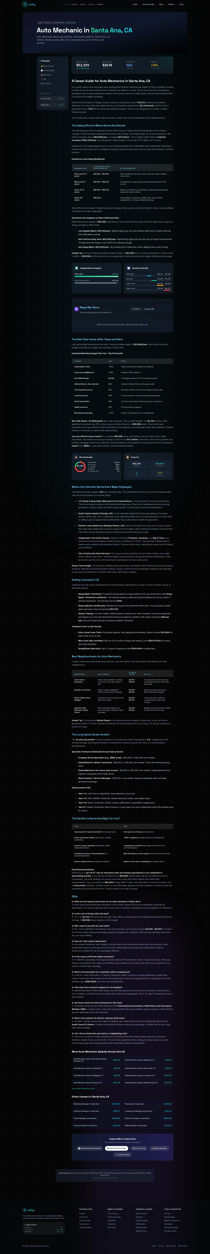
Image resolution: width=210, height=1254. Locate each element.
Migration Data (141, 1231)
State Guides (140, 1224)
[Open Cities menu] (139, 4)
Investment (111, 1224)
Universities (168, 1224)
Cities (135, 4)
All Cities (82, 1213)
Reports (83, 4)
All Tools (167, 1213)
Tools (181, 4)
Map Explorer (84, 1224)
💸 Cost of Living (138, 1148)
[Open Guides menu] (176, 4)
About (154, 1246)
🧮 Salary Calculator (159, 1148)
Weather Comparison (171, 1220)
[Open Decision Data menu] (156, 4)
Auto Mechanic (58, 23)
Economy (91, 4)
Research (75, 4)
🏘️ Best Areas (46, 75)
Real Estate (112, 1220)
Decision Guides (142, 1220)
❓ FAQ (43, 79)
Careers (47, 23)
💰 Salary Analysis (47, 66)
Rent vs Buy (112, 1227)
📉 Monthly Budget (47, 70)
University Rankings (171, 1227)
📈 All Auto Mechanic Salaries (89, 1148)
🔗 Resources (46, 83)
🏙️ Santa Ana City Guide (116, 1148)
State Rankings (169, 1217)
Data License (182, 1246)
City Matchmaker (85, 1227)
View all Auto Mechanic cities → (84, 1088)
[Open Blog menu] (165, 4)
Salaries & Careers (114, 1217)
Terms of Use (171, 1246)
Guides (171, 4)
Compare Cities (84, 1220)
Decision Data (148, 4)
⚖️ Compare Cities (123, 1155)
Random (137, 309)
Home (40, 23)
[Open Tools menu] (185, 4)
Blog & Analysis (141, 1213)
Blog (161, 4)
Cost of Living (112, 1213)
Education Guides (170, 1231)
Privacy (161, 1246)
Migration (100, 4)
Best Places (83, 1217)
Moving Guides (141, 1227)
